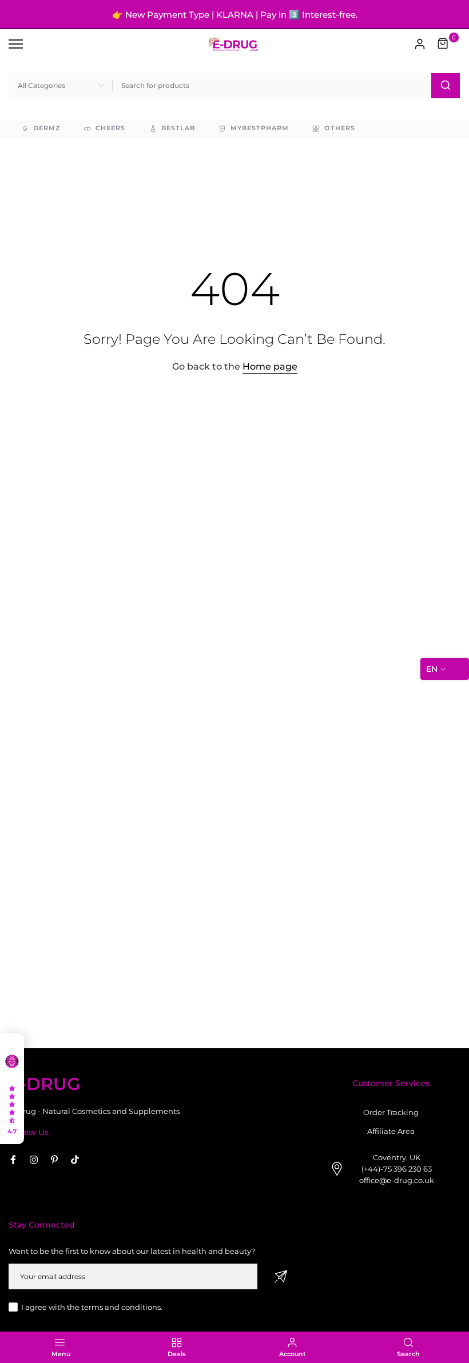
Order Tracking (391, 1112)
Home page (270, 366)
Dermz (46, 128)
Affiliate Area (391, 1131)
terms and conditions (121, 1307)
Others (339, 128)
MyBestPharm (259, 128)
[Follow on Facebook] (13, 1159)
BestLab (178, 128)
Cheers (110, 128)
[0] (443, 44)
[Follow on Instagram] (33, 1159)
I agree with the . (91, 1307)
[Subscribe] (280, 1276)
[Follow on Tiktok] (75, 1159)
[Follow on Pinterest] (54, 1159)
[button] (12, 1088)
